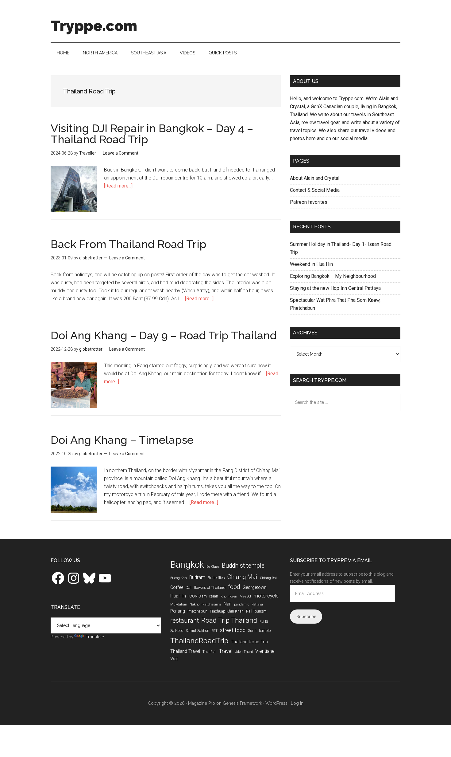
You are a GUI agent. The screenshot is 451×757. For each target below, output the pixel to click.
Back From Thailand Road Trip (128, 244)
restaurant (184, 620)
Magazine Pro (201, 703)
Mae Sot (245, 596)
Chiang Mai (242, 577)
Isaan (213, 596)
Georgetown (255, 587)
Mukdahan (178, 604)
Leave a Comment (120, 153)
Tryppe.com (94, 25)
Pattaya (257, 604)
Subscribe (306, 616)
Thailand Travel (185, 651)
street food (232, 630)
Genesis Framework (242, 703)
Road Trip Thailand (229, 620)
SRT (215, 631)
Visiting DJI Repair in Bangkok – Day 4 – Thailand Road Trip (152, 134)
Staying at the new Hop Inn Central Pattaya (335, 288)
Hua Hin (178, 596)
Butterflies (216, 577)
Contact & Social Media (315, 190)
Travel (225, 651)
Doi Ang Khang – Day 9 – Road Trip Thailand (164, 335)
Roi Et (264, 622)
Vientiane (265, 651)
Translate (95, 636)
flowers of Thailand (210, 587)
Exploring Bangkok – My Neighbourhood (333, 276)
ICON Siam (197, 596)
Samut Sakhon (197, 630)
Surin (252, 630)
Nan (228, 604)
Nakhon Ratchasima (205, 604)
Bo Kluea (212, 567)
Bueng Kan (178, 578)
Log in (297, 703)
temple (265, 630)
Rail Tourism (256, 611)
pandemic (241, 604)
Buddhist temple (243, 565)
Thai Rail (209, 652)
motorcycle (266, 596)
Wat (174, 658)
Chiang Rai (268, 578)
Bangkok (187, 564)
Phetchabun (197, 611)
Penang (177, 611)
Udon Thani (244, 652)
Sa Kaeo (176, 630)
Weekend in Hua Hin (311, 264)
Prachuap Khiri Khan (227, 611)
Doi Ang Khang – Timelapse (122, 439)
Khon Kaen (229, 596)
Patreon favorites (308, 202)
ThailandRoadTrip (199, 640)
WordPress (276, 703)
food (234, 586)
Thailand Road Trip (249, 642)
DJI (188, 587)
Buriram (197, 577)
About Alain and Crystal (314, 178)
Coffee (176, 587)
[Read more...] (118, 186)
